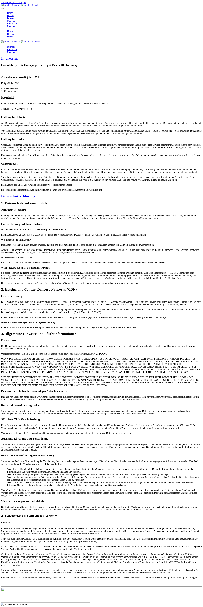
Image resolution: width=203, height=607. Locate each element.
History (10, 15)
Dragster (11, 18)
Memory (11, 21)
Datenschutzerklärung (18, 196)
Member (11, 26)
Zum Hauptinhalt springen (13, 2)
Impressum (12, 23)
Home (10, 13)
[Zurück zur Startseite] (21, 5)
